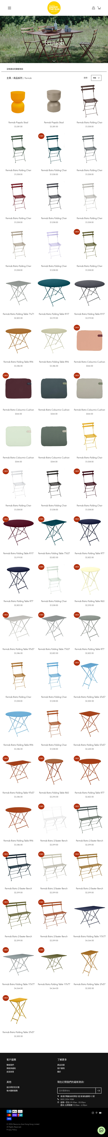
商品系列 (17, 78)
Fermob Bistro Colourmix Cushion (89, 361)
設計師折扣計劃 (13, 1087)
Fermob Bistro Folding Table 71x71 (18, 314)
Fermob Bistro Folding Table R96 (18, 361)
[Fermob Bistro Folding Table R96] (18, 340)
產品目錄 (61, 1065)
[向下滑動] (54, 61)
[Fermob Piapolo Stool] (18, 101)
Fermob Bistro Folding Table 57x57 (89, 744)
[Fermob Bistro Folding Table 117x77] (89, 915)
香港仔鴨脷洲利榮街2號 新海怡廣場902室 (77, 1096)
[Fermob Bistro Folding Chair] (89, 101)
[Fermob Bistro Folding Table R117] (54, 293)
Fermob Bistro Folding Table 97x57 (18, 649)
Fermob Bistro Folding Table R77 (89, 553)
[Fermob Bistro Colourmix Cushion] (54, 388)
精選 (94, 78)
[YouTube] (100, 1113)
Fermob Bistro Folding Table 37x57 (89, 696)
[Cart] (99, 8)
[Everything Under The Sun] (54, 7)
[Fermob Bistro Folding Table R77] (18, 580)
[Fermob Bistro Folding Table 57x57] (89, 724)
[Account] (93, 8)
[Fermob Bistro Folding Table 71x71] (18, 293)
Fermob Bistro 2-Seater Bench (54, 840)
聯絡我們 (10, 1065)
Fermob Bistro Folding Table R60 (89, 601)
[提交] (98, 1091)
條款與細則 (11, 1068)
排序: (86, 77)
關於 (59, 1071)
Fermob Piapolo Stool (18, 122)
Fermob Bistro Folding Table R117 (54, 314)
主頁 (9, 78)
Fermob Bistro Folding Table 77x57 (54, 553)
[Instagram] (93, 1113)
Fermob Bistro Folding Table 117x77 (89, 936)
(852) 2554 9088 (67, 1099)
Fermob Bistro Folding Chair (89, 122)
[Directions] (58, 1096)
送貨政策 (10, 1071)
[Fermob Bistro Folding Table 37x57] (89, 963)
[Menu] (9, 8)
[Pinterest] (96, 1113)
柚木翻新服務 (12, 1090)
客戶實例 (61, 1068)
